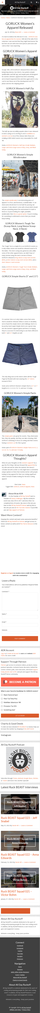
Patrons (3, 665)
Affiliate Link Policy (15, 1010)
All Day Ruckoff (25, 496)
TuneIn (5, 780)
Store (20, 967)
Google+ (20, 956)
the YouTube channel (23, 507)
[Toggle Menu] (2, 2)
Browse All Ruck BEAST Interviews (16, 911)
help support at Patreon (16, 510)
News (8, 18)
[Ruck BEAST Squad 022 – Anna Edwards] (20, 841)
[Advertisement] (20, 549)
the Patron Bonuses (26, 524)
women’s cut (11, 443)
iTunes (15, 778)
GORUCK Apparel (25, 486)
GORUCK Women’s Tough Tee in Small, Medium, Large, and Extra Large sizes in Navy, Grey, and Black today (19, 269)
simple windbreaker (11, 200)
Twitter (20, 951)
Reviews (20, 969)
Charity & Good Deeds (20, 980)
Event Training (20, 975)
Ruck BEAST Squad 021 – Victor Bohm (16, 893)
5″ (6, 333)
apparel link (31, 465)
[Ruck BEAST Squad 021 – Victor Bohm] (20, 877)
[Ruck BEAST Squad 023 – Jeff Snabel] (20, 804)
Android (20, 778)
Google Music (28, 778)
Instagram (20, 948)
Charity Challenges (17, 498)
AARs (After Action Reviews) (20, 972)
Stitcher (35, 778)
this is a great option (20, 214)
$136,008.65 (22, 727)
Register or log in (7, 573)
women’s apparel (27, 463)
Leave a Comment (29, 32)
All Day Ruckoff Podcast (19, 505)
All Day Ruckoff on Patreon (16, 521)
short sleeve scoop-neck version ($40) (19, 260)
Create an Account (13, 653)
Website (4, 630)
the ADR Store (28, 729)
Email (4, 622)
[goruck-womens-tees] (20, 237)
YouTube (20, 954)
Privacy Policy (26, 1010)
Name (4, 614)
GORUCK (16, 486)
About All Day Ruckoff (20, 977)
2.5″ (11, 333)
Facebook (20, 945)
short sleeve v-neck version (11, 262)
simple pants (9, 436)
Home (3, 18)
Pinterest (20, 959)
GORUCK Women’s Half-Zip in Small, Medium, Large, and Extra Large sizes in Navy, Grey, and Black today (19, 147)
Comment (5, 591)
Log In (3, 653)
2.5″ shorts (30, 379)
